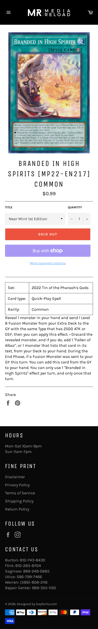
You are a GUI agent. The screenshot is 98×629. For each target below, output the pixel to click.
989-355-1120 (44, 587)
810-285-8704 (28, 565)
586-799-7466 (29, 576)
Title (8, 207)
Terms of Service (20, 493)
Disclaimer (15, 476)
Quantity (75, 207)
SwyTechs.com (46, 604)
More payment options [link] (48, 263)
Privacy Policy (17, 484)
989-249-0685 (36, 571)
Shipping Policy (19, 501)
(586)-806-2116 (33, 582)
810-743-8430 (32, 560)
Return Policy (17, 509)
